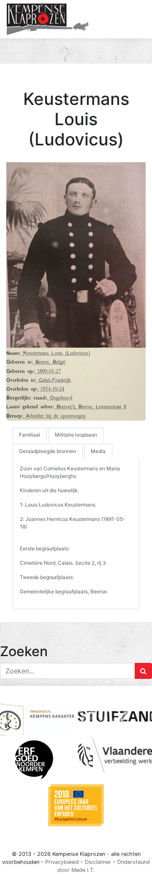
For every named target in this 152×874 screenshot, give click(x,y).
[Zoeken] (143, 671)
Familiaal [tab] (29, 435)
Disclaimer (98, 862)
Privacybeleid (62, 862)
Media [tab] (98, 451)
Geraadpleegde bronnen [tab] (47, 451)
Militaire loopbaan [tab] (76, 435)
